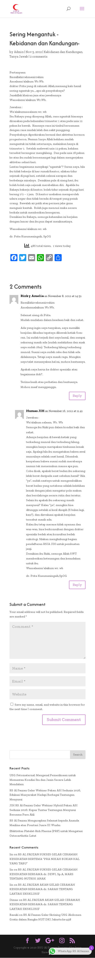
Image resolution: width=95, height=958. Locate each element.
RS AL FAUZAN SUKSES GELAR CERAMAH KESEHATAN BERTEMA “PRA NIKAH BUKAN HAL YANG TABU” (45, 859)
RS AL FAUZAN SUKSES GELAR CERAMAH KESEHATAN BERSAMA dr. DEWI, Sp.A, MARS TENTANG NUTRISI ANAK (44, 874)
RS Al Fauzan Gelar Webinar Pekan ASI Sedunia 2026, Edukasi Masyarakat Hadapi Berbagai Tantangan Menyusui (45, 795)
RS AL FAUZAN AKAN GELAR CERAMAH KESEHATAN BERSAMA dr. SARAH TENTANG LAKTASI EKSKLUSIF (42, 889)
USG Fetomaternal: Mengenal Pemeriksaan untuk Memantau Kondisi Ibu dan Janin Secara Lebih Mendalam (43, 780)
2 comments (39, 56)
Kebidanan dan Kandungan (63, 52)
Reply (77, 396)
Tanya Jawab (19, 56)
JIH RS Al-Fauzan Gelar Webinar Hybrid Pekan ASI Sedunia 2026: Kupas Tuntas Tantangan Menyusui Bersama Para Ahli (44, 810)
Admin (19, 52)
